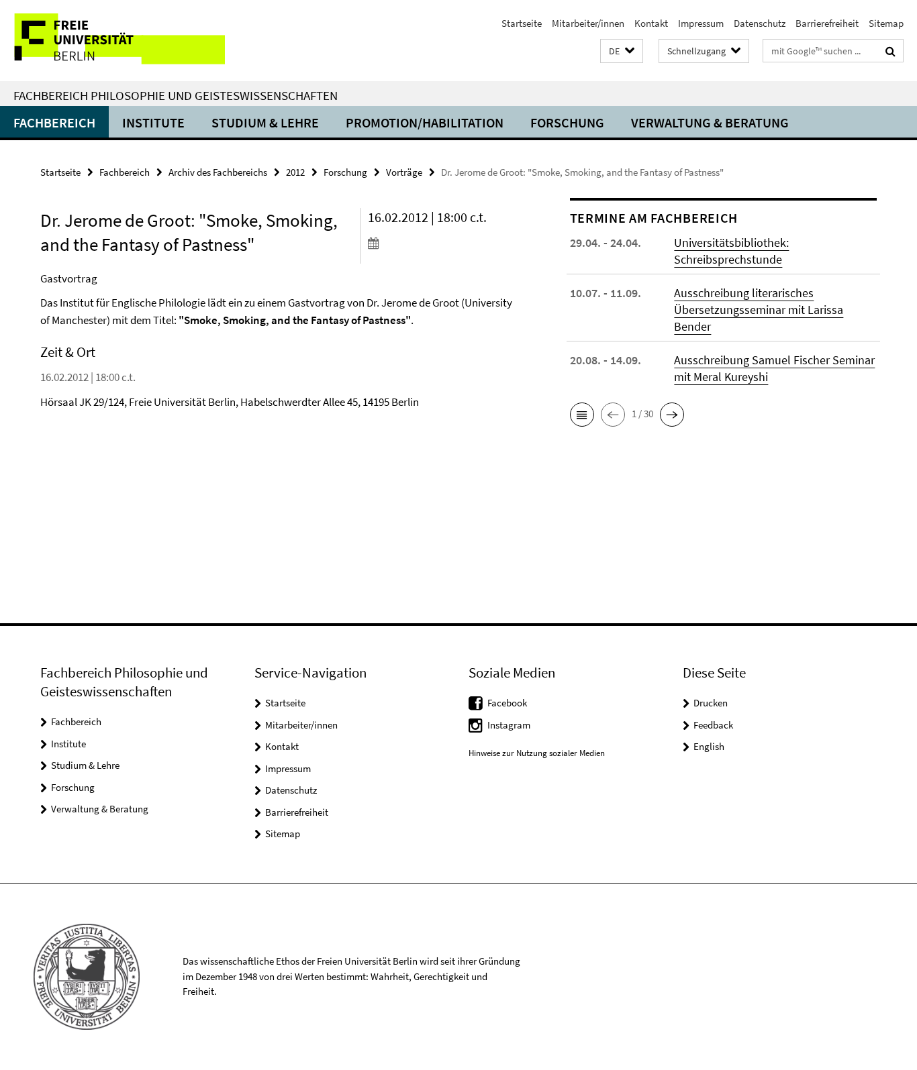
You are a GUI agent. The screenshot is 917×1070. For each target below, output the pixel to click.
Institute (153, 122)
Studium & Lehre (265, 122)
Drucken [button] (710, 702)
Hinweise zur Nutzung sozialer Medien (537, 753)
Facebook (507, 702)
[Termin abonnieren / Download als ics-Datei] (444, 242)
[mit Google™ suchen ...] (890, 51)
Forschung (567, 122)
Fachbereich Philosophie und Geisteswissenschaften (175, 95)
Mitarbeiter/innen (588, 23)
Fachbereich (54, 122)
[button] (621, 51)
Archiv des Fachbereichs (217, 172)
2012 (295, 172)
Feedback (713, 724)
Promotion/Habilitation (424, 122)
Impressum (701, 23)
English (708, 746)
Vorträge (404, 172)
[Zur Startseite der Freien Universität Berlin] (112, 40)
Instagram (508, 724)
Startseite (521, 23)
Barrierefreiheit (827, 23)
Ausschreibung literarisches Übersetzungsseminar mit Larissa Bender (758, 309)
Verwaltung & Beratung (710, 122)
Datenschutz (759, 23)
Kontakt (651, 23)
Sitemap (886, 23)
